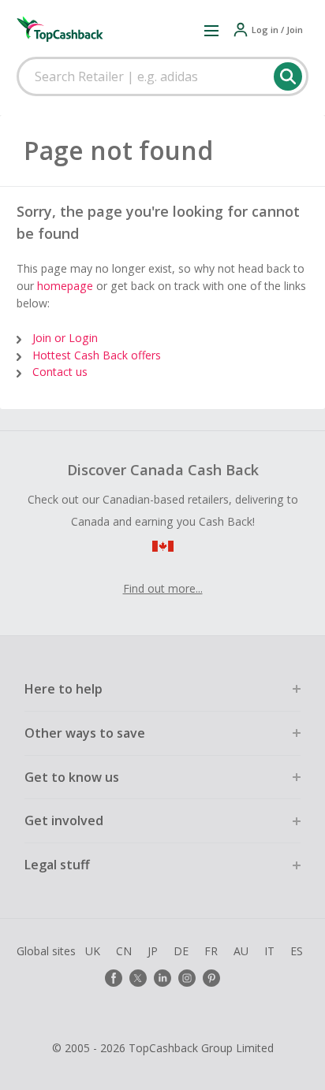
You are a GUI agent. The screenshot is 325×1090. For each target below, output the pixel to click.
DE (181, 950)
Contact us (60, 371)
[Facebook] (113, 978)
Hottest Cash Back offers (96, 355)
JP (153, 950)
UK (92, 950)
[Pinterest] (211, 978)
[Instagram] (187, 978)
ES (296, 950)
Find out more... (163, 588)
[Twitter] (138, 978)
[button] (211, 30)
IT (269, 950)
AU (240, 950)
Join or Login (65, 337)
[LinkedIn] (162, 978)
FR (211, 950)
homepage (65, 285)
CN (124, 950)
